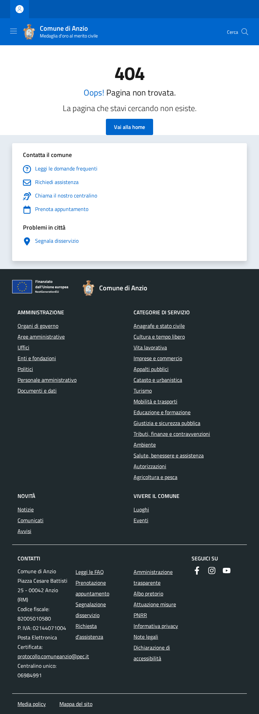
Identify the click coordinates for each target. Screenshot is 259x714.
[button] (245, 32)
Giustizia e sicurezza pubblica (167, 423)
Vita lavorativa (150, 347)
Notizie (26, 509)
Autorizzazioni (150, 466)
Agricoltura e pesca (155, 477)
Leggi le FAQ (90, 572)
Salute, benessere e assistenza (169, 455)
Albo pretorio (148, 593)
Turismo (143, 391)
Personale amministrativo (47, 380)
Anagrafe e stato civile (159, 326)
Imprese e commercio (158, 358)
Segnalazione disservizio (91, 609)
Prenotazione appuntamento (92, 588)
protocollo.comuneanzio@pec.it (53, 656)
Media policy (32, 704)
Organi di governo (38, 326)
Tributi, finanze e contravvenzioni (172, 434)
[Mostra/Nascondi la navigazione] (13, 31)
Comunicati (31, 520)
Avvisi (24, 531)
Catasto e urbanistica (158, 380)
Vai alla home (129, 127)
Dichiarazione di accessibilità (152, 652)
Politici (25, 369)
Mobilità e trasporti (155, 401)
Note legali (146, 637)
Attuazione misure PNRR (155, 609)
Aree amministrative (41, 337)
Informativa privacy (156, 626)
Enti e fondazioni (37, 358)
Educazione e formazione (162, 412)
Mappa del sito (75, 704)
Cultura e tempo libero (159, 337)
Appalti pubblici (151, 369)
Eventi (141, 520)
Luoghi (141, 509)
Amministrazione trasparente (153, 577)
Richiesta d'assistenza (89, 631)
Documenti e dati (37, 391)
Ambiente (145, 445)
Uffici (23, 347)
